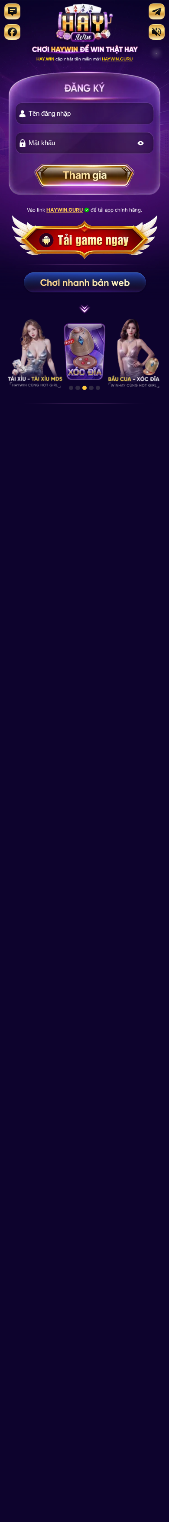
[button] (140, 142)
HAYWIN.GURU (117, 59)
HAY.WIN (45, 59)
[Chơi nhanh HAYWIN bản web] (84, 282)
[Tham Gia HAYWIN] (85, 178)
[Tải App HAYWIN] (84, 256)
